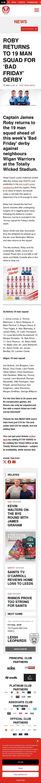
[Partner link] (11, 668)
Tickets (21, 2)
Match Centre (20, 649)
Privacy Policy (20, 780)
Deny (21, 768)
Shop (14, 2)
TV (9, 2)
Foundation (32, 2)
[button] (37, 741)
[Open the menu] (36, 10)
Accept (20, 762)
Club (3, 2)
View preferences (20, 774)
